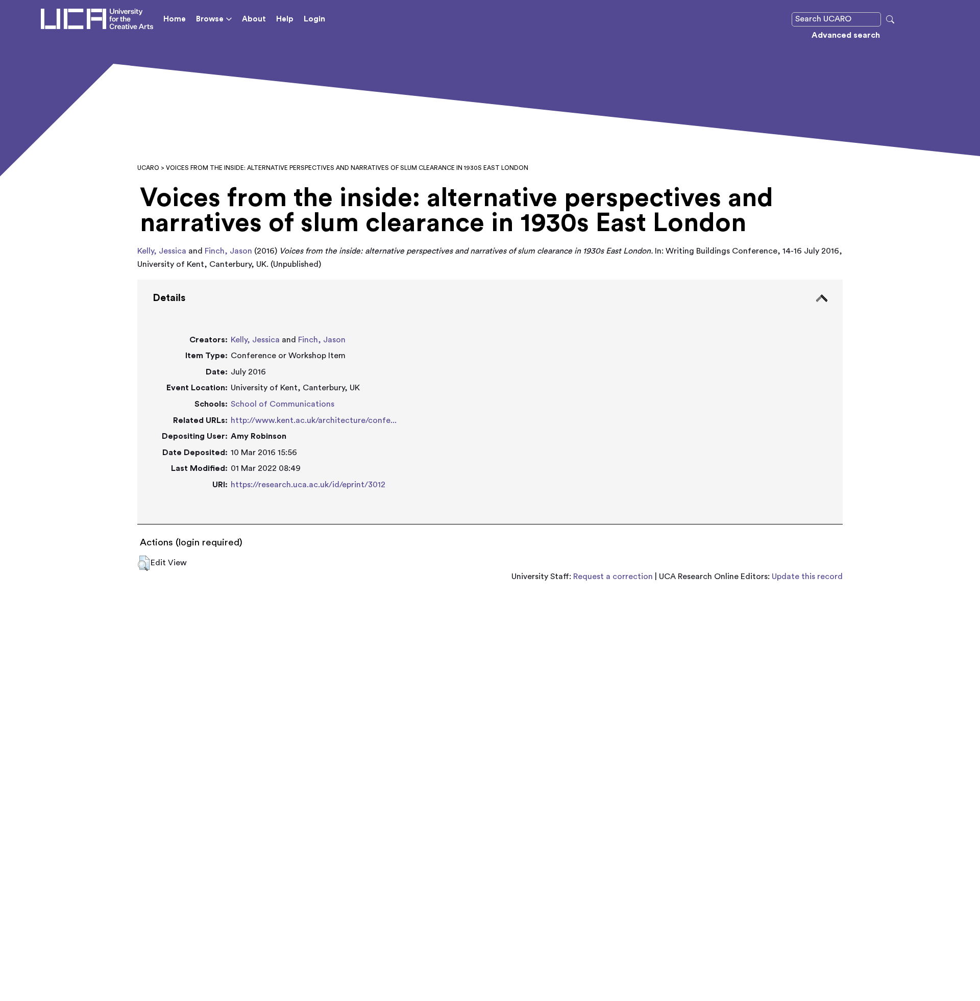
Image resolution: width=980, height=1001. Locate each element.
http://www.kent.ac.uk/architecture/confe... (314, 420)
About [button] (254, 19)
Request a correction (613, 576)
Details (169, 298)
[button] (144, 563)
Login (314, 19)
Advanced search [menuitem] (846, 35)
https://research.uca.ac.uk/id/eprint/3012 (308, 485)
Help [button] (284, 19)
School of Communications (282, 404)
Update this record (807, 576)
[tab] (490, 402)
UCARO (148, 168)
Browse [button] (210, 19)
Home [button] (174, 19)
